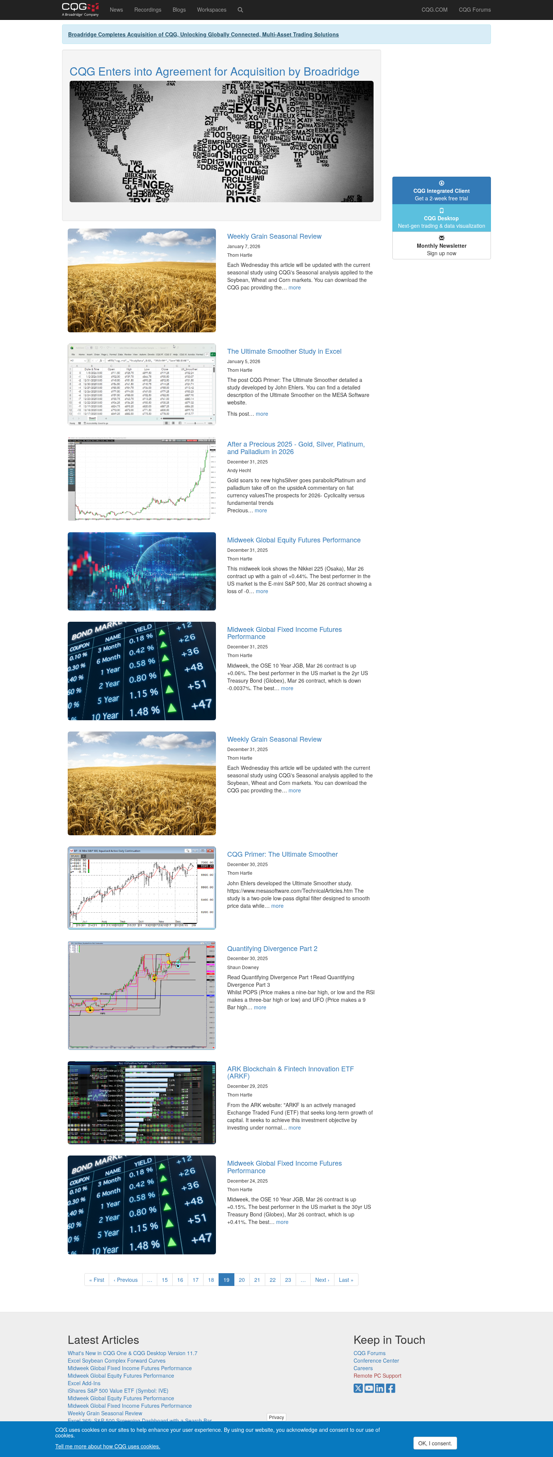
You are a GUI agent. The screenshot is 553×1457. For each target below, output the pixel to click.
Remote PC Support (377, 1375)
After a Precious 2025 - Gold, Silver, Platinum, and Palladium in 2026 (296, 447)
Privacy (276, 1417)
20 (244, 1279)
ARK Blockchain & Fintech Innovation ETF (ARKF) (290, 1072)
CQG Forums (475, 9)
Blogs (179, 9)
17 (198, 1279)
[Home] (83, 10)
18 (213, 1279)
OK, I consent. (435, 1443)
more (295, 287)
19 (228, 1281)
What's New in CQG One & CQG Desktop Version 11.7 (133, 1353)
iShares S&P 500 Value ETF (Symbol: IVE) (118, 1390)
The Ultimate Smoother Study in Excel (284, 351)
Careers (363, 1368)
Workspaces (211, 9)
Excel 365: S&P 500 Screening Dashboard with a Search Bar (140, 1420)
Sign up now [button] (441, 249)
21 (259, 1279)
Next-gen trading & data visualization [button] (441, 221)
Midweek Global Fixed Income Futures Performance (284, 632)
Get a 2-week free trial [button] (441, 194)
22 (275, 1279)
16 (182, 1279)
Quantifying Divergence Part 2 (272, 948)
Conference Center (376, 1360)
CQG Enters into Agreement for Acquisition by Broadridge (215, 71)
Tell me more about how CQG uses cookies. (107, 1446)
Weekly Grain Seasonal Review (274, 236)
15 (167, 1279)
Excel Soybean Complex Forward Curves (117, 1360)
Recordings (147, 9)
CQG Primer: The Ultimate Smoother (282, 854)
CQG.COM (435, 9)
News (116, 9)
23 (290, 1279)
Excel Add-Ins (84, 1383)
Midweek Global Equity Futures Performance (294, 539)
